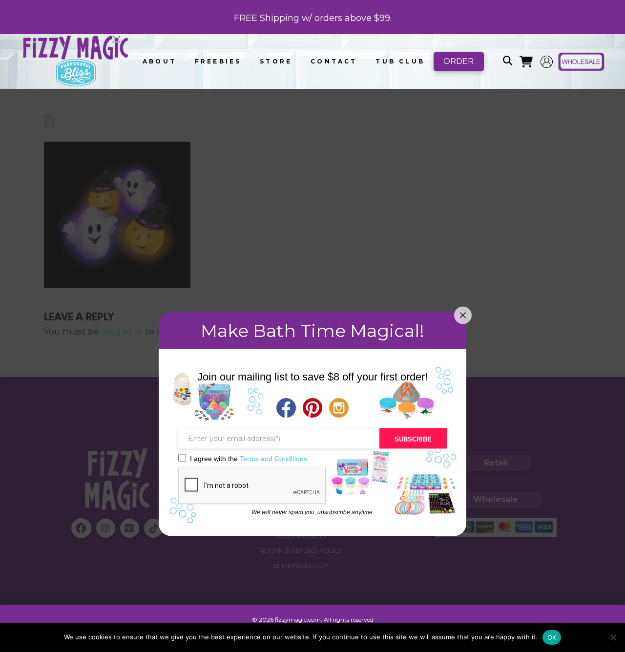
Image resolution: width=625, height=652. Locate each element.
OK (552, 637)
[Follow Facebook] (286, 409)
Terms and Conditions (273, 458)
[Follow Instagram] (339, 409)
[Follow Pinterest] (312, 409)
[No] (613, 637)
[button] (507, 61)
